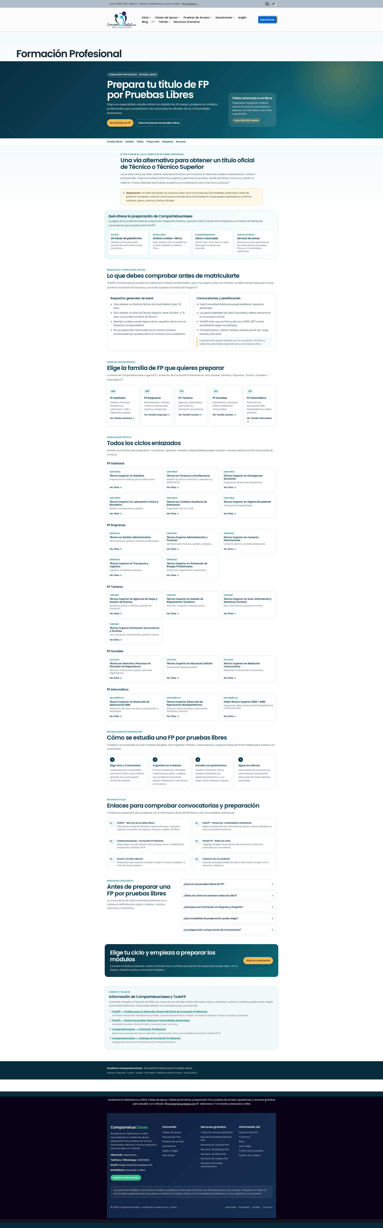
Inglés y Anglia (170, 1150)
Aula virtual (168, 1155)
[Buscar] (267, 4)
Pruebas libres (114, 141)
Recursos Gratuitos (187, 22)
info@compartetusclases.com (135, 1164)
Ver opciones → (190, 3)
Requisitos (167, 141)
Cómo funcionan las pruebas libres (159, 122)
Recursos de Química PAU (215, 1144)
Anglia (242, 17)
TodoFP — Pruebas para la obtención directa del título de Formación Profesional (159, 1011)
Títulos (140, 141)
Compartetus (129, 1127)
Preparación (152, 141)
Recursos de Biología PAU (215, 1149)
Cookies (256, 1207)
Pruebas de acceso (173, 1141)
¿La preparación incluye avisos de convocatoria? (212, 929)
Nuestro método (248, 1132)
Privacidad (243, 1207)
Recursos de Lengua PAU (214, 1158)
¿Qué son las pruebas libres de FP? (204, 884)
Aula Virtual (267, 19)
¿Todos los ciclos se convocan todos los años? (210, 895)
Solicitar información (126, 1177)
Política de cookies (249, 1155)
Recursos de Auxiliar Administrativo (212, 1165)
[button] (150, 17)
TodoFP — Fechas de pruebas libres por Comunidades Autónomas (151, 1020)
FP (153, 22)
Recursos (181, 141)
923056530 (143, 1160)
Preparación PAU (171, 1136)
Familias (129, 141)
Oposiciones (169, 1146)
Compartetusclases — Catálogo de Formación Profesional (146, 1038)
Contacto (244, 1136)
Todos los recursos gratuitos (217, 1132)
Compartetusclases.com (181, 1104)
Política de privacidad (251, 1150)
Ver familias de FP (120, 122)
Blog (145, 22)
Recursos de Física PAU (213, 1154)
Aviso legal (245, 1146)
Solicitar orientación (258, 960)
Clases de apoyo (171, 1132)
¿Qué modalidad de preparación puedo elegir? (211, 918)
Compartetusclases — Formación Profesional (139, 1029)
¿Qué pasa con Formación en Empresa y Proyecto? (213, 907)
